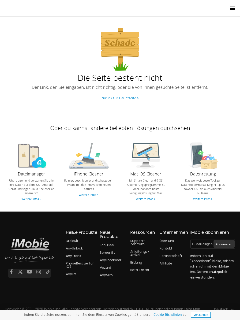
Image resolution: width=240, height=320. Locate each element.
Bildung (136, 262)
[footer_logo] (29, 253)
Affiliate (166, 263)
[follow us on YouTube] (29, 272)
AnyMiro (106, 275)
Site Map (193, 309)
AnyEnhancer (110, 260)
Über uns (167, 240)
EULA (139, 309)
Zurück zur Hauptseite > (120, 98)
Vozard (105, 267)
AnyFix (71, 274)
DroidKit (72, 240)
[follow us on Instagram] (39, 272)
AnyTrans (73, 255)
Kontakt (166, 248)
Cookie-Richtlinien (168, 314)
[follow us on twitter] (20, 272)
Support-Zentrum (137, 242)
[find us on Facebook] (11, 272)
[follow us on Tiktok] (48, 272)
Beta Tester (139, 270)
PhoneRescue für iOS (80, 265)
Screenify (107, 252)
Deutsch (221, 309)
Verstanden (201, 314)
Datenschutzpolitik (212, 271)
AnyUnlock (74, 248)
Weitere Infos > (31, 199)
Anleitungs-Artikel (139, 253)
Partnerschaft (171, 255)
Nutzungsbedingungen (164, 309)
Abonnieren (223, 244)
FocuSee (107, 245)
